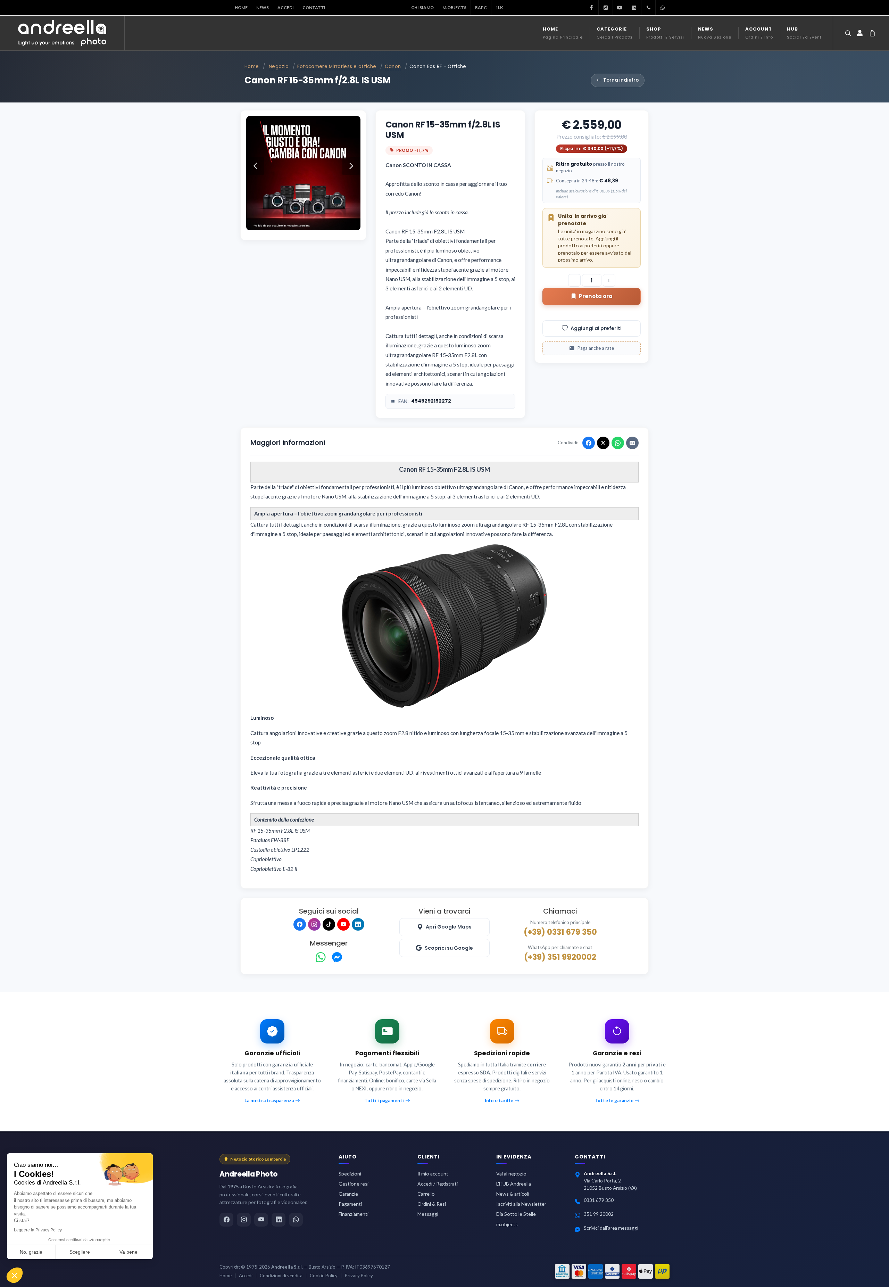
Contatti (313, 7)
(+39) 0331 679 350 (560, 932)
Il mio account (432, 1174)
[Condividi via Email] (632, 443)
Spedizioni (350, 1174)
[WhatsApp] (321, 957)
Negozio (279, 66)
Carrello (426, 1194)
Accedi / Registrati (437, 1184)
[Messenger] (337, 957)
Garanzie (348, 1194)
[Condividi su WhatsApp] (618, 443)
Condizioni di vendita (281, 1275)
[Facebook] (591, 7)
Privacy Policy (359, 1275)
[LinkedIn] (634, 7)
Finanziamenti (353, 1214)
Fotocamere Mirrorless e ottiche (336, 66)
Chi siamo (422, 7)
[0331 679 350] (648, 7)
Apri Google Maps (449, 926)
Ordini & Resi (431, 1204)
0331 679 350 (599, 1200)
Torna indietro (621, 80)
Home (241, 7)
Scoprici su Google (449, 947)
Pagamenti (350, 1204)
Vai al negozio (511, 1174)
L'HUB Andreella (513, 1184)
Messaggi (427, 1214)
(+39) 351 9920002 (560, 957)
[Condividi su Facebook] (588, 443)
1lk (499, 7)
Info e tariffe (499, 1100)
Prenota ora (596, 296)
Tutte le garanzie (614, 1100)
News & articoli (512, 1194)
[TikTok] (329, 924)
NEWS (262, 7)
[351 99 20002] (663, 7)
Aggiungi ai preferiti (596, 328)
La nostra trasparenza (269, 1100)
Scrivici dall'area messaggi (611, 1228)
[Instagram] (606, 7)
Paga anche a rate (595, 348)
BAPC (481, 7)
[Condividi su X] (603, 443)
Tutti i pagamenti (384, 1100)
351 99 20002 (599, 1214)
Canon (393, 66)
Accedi (285, 7)
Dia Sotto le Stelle (516, 1214)
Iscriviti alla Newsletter (521, 1204)
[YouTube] (343, 924)
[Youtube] (620, 7)
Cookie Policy (324, 1275)
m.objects (454, 7)
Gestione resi (353, 1184)
